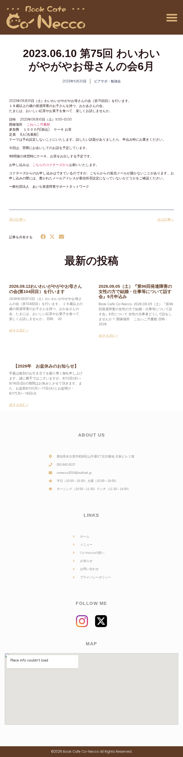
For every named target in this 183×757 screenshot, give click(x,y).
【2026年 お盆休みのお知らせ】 (44, 366)
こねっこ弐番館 (38, 124)
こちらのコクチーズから (50, 164)
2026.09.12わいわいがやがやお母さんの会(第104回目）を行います (45, 289)
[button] (172, 17)
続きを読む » (18, 330)
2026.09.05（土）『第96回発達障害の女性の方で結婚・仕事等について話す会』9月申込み (135, 291)
